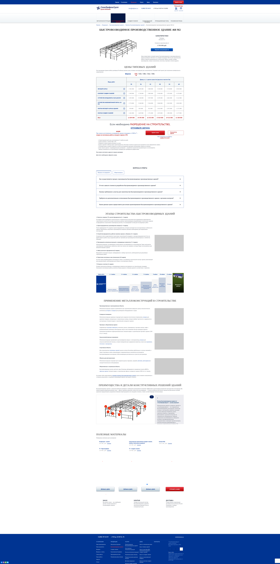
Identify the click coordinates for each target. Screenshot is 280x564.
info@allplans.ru (133, 8)
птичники (102, 344)
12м (136, 74)
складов (114, 310)
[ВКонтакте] (1, 562)
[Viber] (4, 562)
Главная (117, 2)
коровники (149, 342)
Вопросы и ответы (100, 552)
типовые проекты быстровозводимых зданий (124, 375)
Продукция (133, 2)
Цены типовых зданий (145, 547)
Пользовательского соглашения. (175, 484)
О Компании (100, 541)
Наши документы (100, 547)
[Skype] (8, 562)
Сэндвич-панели (133, 21)
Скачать (109, 443)
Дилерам (98, 549)
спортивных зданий (114, 350)
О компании (124, 2)
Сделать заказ (178, 2)
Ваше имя (99, 462)
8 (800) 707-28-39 (146, 8)
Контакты (155, 2)
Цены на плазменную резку (146, 544)
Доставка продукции (130, 561)
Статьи (97, 562)
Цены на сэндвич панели (145, 554)
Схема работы (99, 554)
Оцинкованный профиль (147, 21)
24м (153, 74)
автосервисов (146, 360)
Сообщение (99, 467)
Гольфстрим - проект (104, 441)
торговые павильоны (112, 327)
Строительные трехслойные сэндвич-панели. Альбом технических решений (140, 442)
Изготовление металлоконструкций (130, 549)
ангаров (108, 310)
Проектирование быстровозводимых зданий (131, 545)
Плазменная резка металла (117, 557)
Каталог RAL (162, 441)
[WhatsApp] (6, 562)
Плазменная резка (176, 21)
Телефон (129, 462)
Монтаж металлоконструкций (132, 552)
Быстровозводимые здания (118, 21)
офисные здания (104, 371)
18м (144, 74)
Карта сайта (171, 552)
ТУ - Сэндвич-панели (134, 448)
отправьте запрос (140, 127)
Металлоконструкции (103, 21)
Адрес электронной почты (164, 462)
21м (149, 74)
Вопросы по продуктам (104, 172)
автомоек (140, 360)
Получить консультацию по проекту (162, 50)
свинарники (109, 344)
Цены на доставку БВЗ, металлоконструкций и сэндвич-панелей (145, 551)
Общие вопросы (118, 172)
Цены (148, 2)
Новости (98, 559)
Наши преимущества (101, 544)
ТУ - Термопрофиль (104, 448)
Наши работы (99, 557)
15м (140, 74)
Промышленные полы (162, 21)
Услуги (141, 2)
